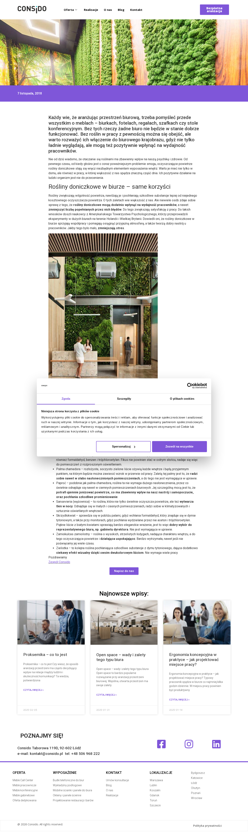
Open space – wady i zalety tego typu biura (121, 657)
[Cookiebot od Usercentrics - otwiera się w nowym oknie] (190, 386)
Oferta (69, 10)
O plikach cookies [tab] (182, 398)
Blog (121, 10)
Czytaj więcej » (33, 690)
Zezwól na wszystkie (179, 446)
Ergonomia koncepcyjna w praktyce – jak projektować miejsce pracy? (194, 659)
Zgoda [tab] (66, 398)
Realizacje (91, 10)
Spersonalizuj (121, 446)
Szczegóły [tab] (124, 398)
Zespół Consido (59, 562)
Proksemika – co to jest (45, 654)
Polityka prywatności (207, 825)
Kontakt (136, 10)
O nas (108, 10)
